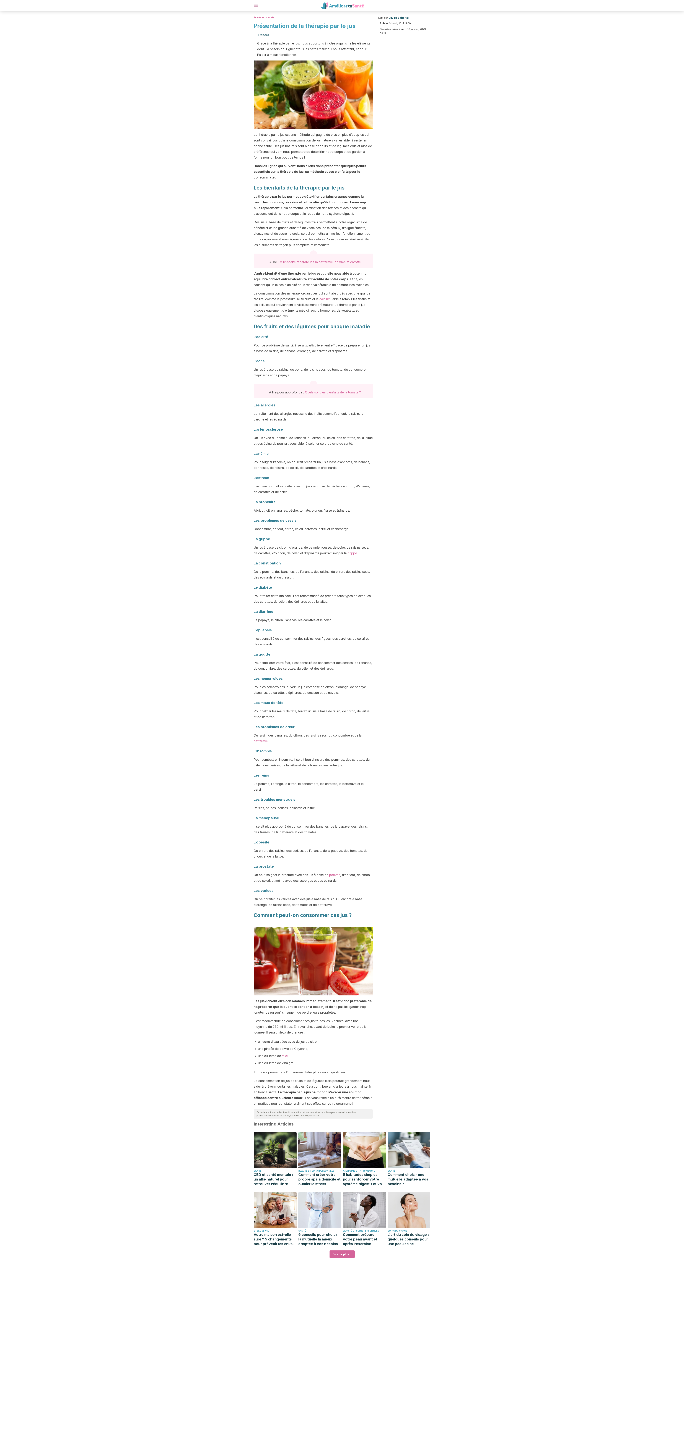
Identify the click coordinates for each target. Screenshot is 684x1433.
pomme (334, 875)
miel (285, 1056)
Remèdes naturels (264, 17)
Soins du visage (397, 1230)
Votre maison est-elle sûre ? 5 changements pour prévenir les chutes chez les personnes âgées (275, 1239)
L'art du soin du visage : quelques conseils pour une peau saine (408, 1239)
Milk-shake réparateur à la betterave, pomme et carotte (320, 262)
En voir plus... (342, 1254)
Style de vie (261, 1230)
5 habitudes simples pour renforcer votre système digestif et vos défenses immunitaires (363, 1179)
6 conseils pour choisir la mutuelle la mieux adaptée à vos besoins (318, 1239)
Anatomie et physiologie (359, 1170)
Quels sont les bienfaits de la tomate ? (333, 392)
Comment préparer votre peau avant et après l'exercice (360, 1239)
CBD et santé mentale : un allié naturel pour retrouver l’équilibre (273, 1179)
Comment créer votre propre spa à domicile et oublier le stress (319, 1179)
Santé (257, 1170)
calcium (325, 299)
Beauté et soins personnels (316, 1170)
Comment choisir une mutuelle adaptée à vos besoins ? (408, 1179)
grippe (352, 553)
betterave (261, 741)
